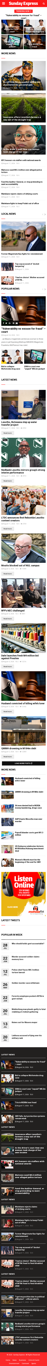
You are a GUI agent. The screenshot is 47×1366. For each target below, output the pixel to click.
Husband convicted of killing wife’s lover (23, 703)
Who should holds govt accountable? (28, 944)
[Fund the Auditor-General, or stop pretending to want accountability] (7, 1191)
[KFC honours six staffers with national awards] (7, 1164)
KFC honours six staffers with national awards (21, 160)
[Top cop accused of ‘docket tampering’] (7, 267)
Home (8, 1360)
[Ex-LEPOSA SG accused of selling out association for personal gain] (23, 75)
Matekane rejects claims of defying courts (19, 194)
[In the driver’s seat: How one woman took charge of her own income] (23, 140)
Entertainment (14, 1363)
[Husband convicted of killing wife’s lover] (23, 686)
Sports (33, 1363)
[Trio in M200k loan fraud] (7, 1105)
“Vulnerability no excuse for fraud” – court (23, 16)
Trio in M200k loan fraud (25, 1102)
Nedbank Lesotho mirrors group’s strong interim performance (23, 471)
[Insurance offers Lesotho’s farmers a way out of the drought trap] (23, 108)
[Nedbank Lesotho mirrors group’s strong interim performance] (23, 452)
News (5, 298)
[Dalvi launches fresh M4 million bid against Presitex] (23, 638)
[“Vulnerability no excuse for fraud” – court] (23, 311)
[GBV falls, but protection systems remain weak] (7, 1119)
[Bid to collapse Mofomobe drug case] (12, 356)
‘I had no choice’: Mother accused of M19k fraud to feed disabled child (30, 1263)
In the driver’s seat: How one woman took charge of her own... (21, 150)
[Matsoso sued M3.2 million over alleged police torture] (7, 1178)
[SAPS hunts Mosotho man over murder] (7, 822)
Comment (25, 1363)
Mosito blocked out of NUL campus (20, 565)
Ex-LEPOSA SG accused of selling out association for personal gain (21, 83)
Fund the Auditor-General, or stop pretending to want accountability (29, 1190)
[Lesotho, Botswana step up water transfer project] (23, 404)
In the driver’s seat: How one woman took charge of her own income (29, 1150)
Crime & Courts (33, 1360)
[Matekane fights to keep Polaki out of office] (7, 1223)
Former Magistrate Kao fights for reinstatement (22, 254)
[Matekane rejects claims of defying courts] (7, 1210)
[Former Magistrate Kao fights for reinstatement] (23, 236)
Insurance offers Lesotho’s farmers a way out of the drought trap (22, 118)
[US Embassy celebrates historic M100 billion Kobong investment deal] (7, 849)
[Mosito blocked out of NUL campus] (23, 548)
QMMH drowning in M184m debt (18, 748)
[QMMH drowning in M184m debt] (23, 731)
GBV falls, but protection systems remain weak (12, 29)
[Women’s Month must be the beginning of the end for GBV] (7, 863)
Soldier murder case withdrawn (25, 983)
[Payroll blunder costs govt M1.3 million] (7, 835)
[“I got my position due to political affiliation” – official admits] (7, 1300)
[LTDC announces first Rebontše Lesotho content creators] (23, 500)
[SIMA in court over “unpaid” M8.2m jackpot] (35, 356)
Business (22, 1360)
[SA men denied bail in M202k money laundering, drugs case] (7, 808)
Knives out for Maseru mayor (24, 1022)
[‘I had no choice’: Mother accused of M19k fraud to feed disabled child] (7, 280)
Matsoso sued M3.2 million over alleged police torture (28, 1176)
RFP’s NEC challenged (13, 610)
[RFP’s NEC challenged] (23, 593)
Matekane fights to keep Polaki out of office (20, 203)
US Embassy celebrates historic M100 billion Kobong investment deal (29, 848)
